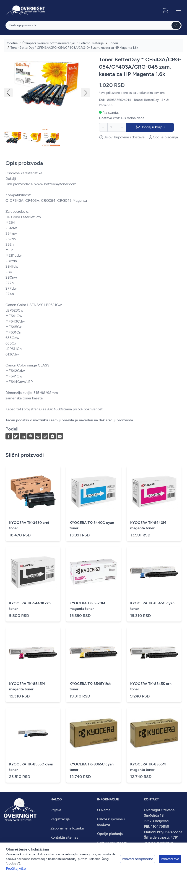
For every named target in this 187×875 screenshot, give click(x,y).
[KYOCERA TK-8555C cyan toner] (32, 733)
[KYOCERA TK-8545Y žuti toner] (93, 652)
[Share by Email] (60, 436)
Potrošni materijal (91, 43)
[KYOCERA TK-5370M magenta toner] (93, 572)
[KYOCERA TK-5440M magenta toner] (154, 491)
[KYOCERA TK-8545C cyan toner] (154, 572)
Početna (12, 43)
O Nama (103, 810)
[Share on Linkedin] (23, 436)
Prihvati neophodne (137, 859)
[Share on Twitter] (16, 436)
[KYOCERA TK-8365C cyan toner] (93, 733)
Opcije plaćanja (110, 834)
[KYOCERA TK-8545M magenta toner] (32, 652)
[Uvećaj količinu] (122, 127)
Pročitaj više (16, 868)
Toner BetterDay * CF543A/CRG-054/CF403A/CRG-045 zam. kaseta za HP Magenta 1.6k (74, 48)
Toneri (113, 43)
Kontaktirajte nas (64, 837)
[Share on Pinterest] (30, 436)
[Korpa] (166, 10)
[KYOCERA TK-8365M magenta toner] (154, 733)
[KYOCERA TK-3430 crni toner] (32, 491)
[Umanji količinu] (103, 127)
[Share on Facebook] (8, 436)
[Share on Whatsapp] (45, 436)
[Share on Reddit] (38, 436)
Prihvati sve (170, 859)
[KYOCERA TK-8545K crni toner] (154, 652)
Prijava (55, 810)
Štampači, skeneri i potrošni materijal (48, 43)
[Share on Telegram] (52, 436)
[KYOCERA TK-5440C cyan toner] (93, 491)
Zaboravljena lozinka (67, 828)
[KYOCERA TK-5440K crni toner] (32, 572)
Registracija (60, 819)
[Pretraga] (176, 25)
